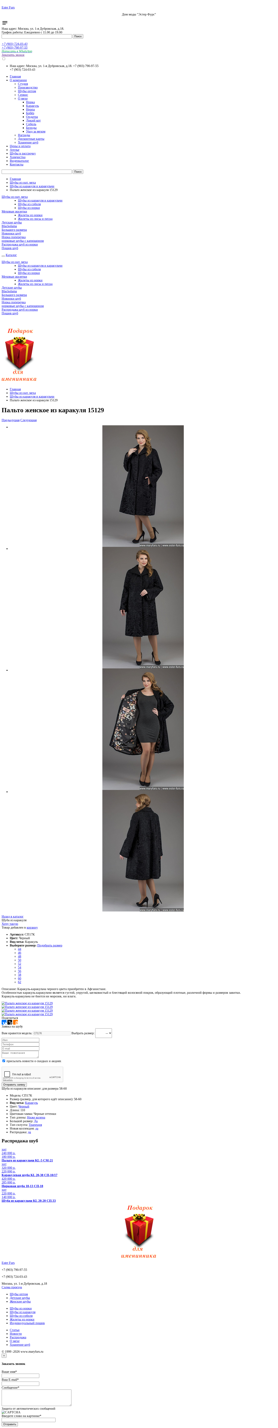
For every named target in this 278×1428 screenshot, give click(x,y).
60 (19, 978)
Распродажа (18, 1337)
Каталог (11, 255)
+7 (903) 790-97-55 (14, 47)
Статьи (15, 1330)
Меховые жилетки (14, 211)
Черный (23, 1106)
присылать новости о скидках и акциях (33, 1061)
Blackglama (9, 226)
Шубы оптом (19, 1294)
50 (19, 960)
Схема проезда (12, 1287)
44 (19, 949)
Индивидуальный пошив (27, 1323)
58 (19, 974)
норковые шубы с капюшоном (23, 240)
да (36, 1128)
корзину (32, 927)
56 (19, 971)
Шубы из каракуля (22, 1312)
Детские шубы (12, 222)
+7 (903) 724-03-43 (14, 44)
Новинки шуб (11, 233)
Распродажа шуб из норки (20, 244)
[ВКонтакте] (4, 1022)
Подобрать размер (49, 945)
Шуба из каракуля (14, 920)
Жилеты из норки (30, 215)
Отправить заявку (14, 1084)
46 (19, 952)
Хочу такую (10, 924)
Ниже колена (36, 1117)
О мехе (15, 1341)
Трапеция (35, 1124)
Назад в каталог (13, 916)
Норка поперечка (14, 237)
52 (19, 963)
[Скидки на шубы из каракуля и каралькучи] (19, 382)
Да (36, 1121)
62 (19, 982)
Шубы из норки (29, 207)
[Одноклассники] (15, 1022)
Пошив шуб (10, 248)
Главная (15, 179)
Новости (16, 1333)
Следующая (28, 420)
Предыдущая (11, 420)
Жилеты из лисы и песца (35, 218)
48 (19, 956)
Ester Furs (8, 7)
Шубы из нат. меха (23, 182)
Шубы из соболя (29, 204)
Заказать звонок (13, 55)
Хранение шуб (20, 1344)
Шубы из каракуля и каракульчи (32, 186)
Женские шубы (20, 1301)
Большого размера (14, 229)
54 (19, 967)
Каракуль (31, 1102)
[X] (9, 1022)
